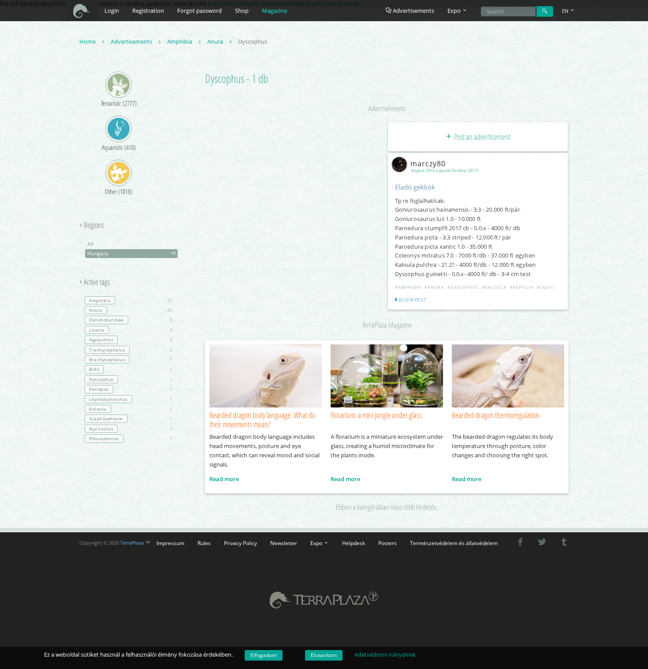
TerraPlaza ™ (135, 543)
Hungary (131, 253)
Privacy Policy (240, 542)
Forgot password (199, 11)
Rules (204, 542)
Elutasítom (324, 655)
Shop (242, 11)
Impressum (170, 542)
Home (88, 41)
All (90, 244)
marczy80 (428, 163)
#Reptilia (521, 287)
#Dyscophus (462, 287)
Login (111, 11)
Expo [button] (454, 11)
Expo (317, 542)
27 (130, 300)
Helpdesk (353, 542)
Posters (387, 542)
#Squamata (551, 287)
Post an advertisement (481, 136)
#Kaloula (494, 287)
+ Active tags (94, 282)
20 (130, 310)
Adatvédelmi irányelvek (385, 654)
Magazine (274, 11)
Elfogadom (263, 655)
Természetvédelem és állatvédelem (454, 542)
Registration (148, 11)
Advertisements (412, 11)
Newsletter (283, 542)
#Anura (434, 287)
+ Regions (91, 225)
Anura (215, 41)
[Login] (544, 11)
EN (566, 10)
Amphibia (180, 41)
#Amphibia (408, 287)
